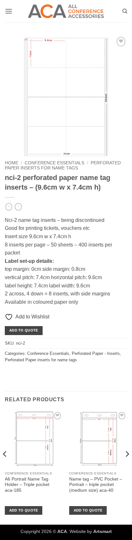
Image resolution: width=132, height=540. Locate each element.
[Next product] (8, 207)
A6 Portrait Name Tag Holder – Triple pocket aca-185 (27, 485)
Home (11, 162)
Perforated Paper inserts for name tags (63, 165)
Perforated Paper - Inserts (96, 353)
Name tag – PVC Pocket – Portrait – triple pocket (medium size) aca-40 (95, 485)
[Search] (124, 11)
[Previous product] (18, 207)
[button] (8, 11)
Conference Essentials (54, 162)
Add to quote (23, 330)
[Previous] (5, 467)
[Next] (127, 467)
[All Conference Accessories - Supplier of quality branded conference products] (66, 11)
